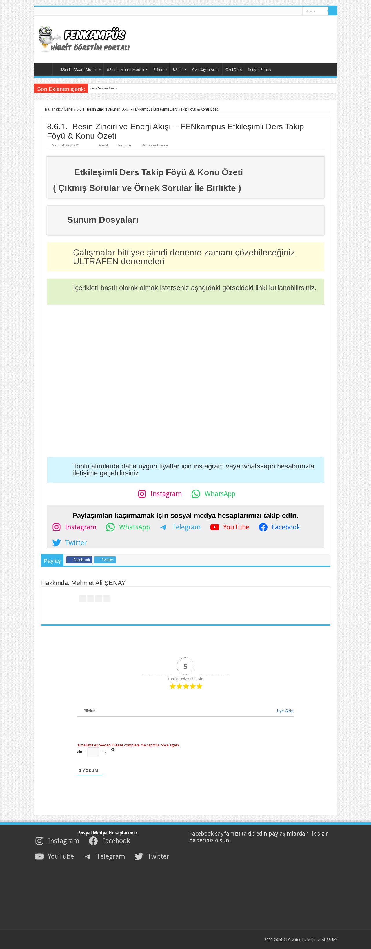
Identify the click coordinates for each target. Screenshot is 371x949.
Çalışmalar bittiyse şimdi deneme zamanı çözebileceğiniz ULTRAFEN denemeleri (184, 257)
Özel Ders (233, 69)
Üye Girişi (284, 711)
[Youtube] (290, 11)
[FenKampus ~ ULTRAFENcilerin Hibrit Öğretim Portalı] (89, 38)
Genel (68, 109)
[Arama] (332, 11)
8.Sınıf (178, 69)
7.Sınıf (158, 69)
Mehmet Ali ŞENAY (65, 145)
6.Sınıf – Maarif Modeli (125, 69)
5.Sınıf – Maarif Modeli (78, 69)
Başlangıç (52, 109)
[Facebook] (279, 11)
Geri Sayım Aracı (205, 69)
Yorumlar (124, 145)
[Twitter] (285, 11)
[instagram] (296, 11)
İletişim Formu (259, 69)
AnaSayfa (44, 69)
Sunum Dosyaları (102, 220)
